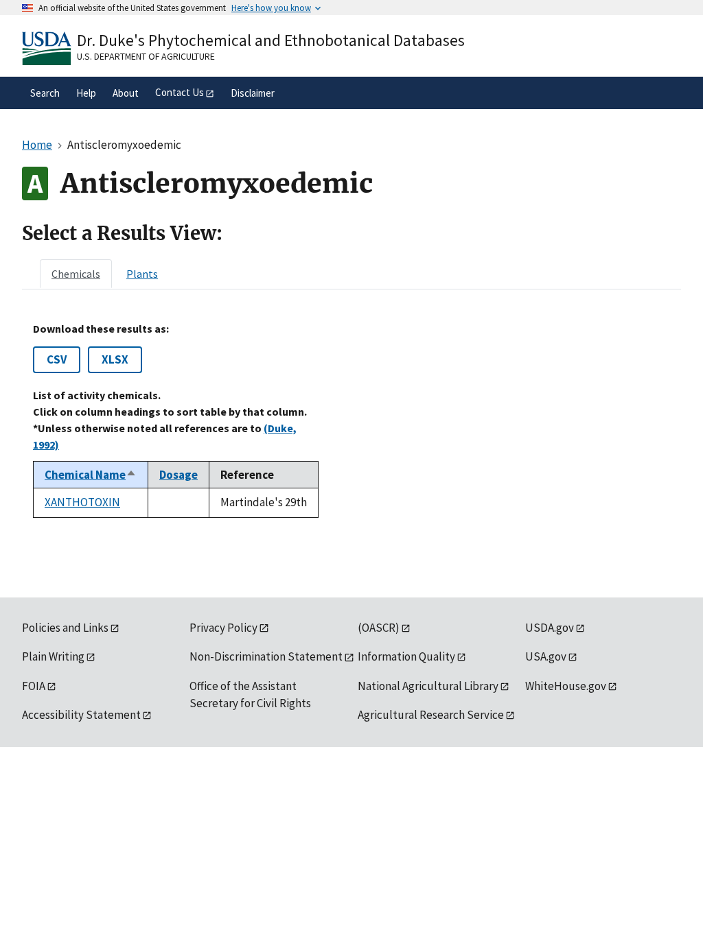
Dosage (178, 474)
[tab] (75, 273)
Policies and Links (65, 627)
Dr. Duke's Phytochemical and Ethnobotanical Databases (271, 40)
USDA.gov (549, 627)
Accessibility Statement (81, 714)
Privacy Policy (223, 627)
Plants (142, 274)
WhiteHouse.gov (565, 685)
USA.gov (545, 656)
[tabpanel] (351, 419)
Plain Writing (53, 656)
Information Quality (406, 656)
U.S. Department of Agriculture (146, 56)
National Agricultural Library (428, 685)
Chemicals (75, 274)
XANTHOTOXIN (82, 502)
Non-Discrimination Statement (266, 656)
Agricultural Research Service (431, 714)
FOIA (33, 685)
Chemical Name (91, 474)
